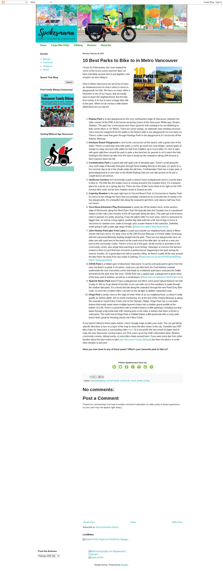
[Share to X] (96, 376)
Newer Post (89, 522)
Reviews (91, 45)
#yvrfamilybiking (98, 381)
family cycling (143, 381)
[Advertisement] (132, 497)
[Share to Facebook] (99, 376)
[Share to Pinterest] (102, 376)
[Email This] (91, 376)
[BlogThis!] (93, 376)
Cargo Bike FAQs (60, 45)
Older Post (177, 522)
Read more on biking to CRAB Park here (162, 277)
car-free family (112, 381)
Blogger (124, 565)
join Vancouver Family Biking (134, 339)
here (130, 329)
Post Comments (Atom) (107, 527)
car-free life (125, 381)
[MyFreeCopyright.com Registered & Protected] (112, 554)
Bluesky (46, 59)
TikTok (46, 70)
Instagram (48, 66)
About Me (106, 45)
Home (43, 45)
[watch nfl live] (96, 557)
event (133, 381)
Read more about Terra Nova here (150, 226)
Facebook (47, 62)
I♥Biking (78, 45)
